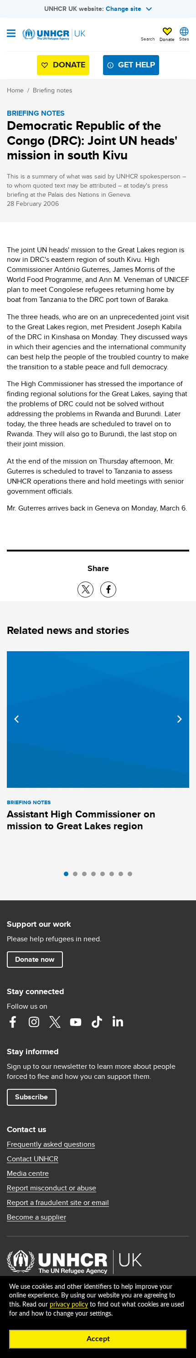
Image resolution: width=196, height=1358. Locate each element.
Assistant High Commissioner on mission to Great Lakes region (81, 820)
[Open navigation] (11, 34)
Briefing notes (52, 90)
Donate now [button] (34, 959)
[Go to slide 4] (95, 876)
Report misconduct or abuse (51, 1188)
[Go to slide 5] (104, 876)
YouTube (76, 1022)
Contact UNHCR (32, 1159)
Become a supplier (36, 1217)
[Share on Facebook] (108, 589)
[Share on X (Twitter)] (85, 589)
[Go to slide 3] (86, 876)
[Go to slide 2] (77, 876)
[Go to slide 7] (123, 876)
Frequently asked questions (51, 1144)
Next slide (179, 719)
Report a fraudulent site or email (58, 1203)
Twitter (55, 1022)
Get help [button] (136, 65)
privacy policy (69, 1305)
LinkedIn (118, 1022)
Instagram (34, 1022)
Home (15, 90)
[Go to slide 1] (68, 876)
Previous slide (16, 719)
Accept (98, 1339)
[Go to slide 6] (114, 876)
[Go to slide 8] (132, 876)
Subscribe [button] (31, 1097)
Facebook (13, 1022)
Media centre (28, 1174)
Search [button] (148, 39)
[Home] (53, 34)
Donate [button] (167, 39)
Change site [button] (123, 8)
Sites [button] (184, 39)
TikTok (97, 1022)
